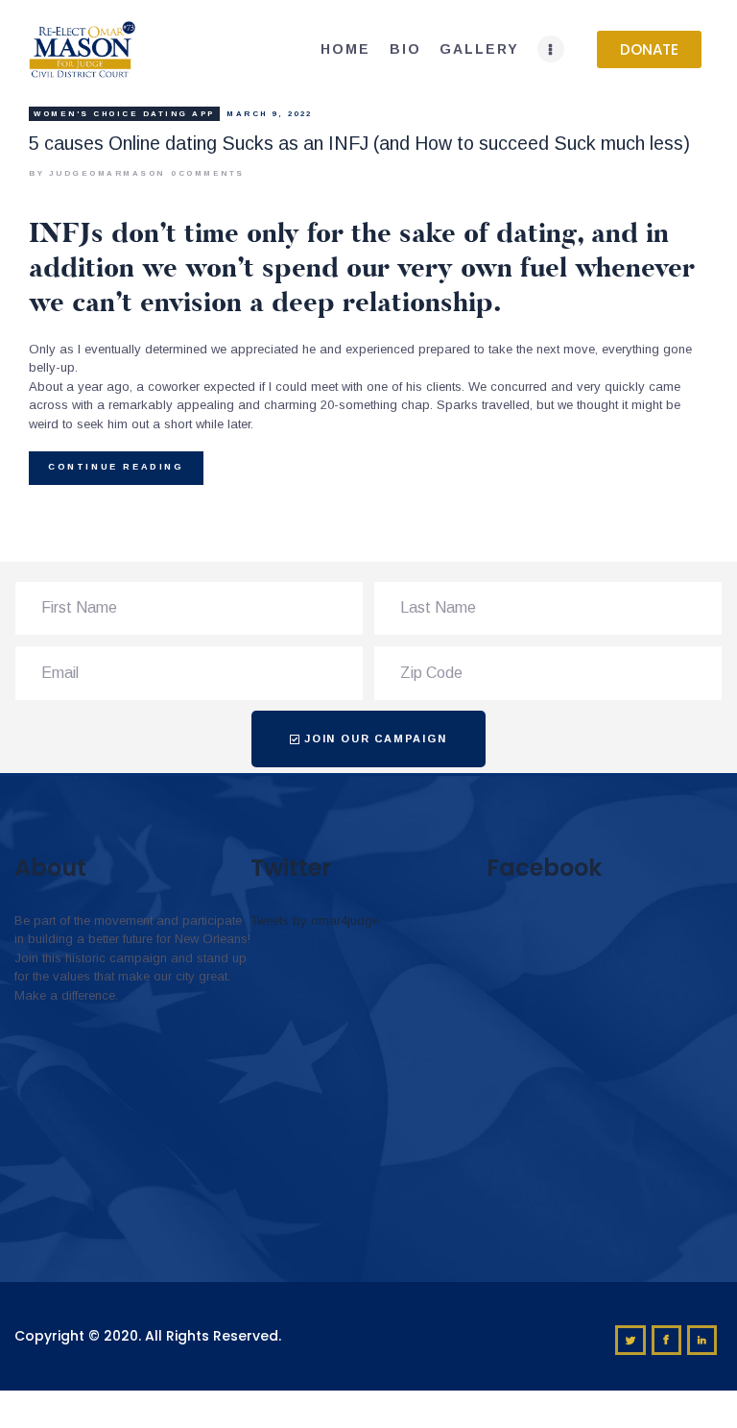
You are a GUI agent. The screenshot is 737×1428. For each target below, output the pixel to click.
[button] (649, 49)
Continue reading (116, 467)
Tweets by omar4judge (314, 920)
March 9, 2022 (269, 113)
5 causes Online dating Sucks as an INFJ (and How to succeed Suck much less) (359, 143)
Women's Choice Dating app (124, 113)
